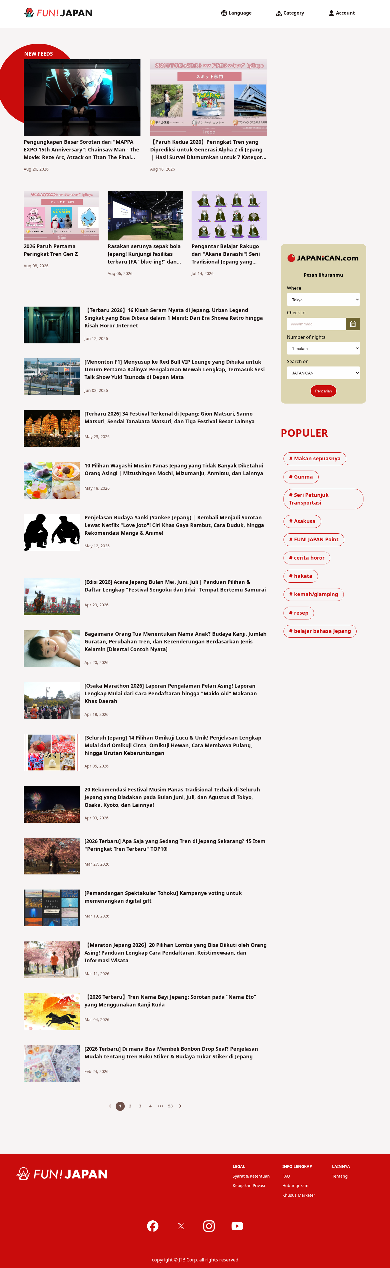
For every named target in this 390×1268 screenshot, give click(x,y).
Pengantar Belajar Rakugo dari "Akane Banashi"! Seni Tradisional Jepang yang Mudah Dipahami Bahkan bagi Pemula (226, 254)
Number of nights (306, 337)
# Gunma (301, 477)
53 (170, 1106)
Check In (296, 312)
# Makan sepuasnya (315, 459)
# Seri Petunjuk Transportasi (309, 499)
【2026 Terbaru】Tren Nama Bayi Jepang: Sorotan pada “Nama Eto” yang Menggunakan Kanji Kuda (170, 1001)
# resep (298, 613)
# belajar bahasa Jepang (320, 631)
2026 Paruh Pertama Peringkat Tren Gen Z (51, 250)
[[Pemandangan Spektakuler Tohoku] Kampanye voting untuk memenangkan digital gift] (52, 909)
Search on (298, 361)
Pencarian (323, 391)
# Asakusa (302, 521)
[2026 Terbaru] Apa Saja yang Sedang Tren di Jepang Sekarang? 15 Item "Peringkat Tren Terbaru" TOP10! (175, 845)
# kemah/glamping (313, 594)
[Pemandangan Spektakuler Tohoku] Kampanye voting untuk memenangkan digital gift (163, 897)
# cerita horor (307, 558)
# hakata (300, 576)
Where (294, 288)
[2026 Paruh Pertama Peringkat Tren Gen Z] (61, 217)
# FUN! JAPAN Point (314, 540)
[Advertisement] (323, 144)
